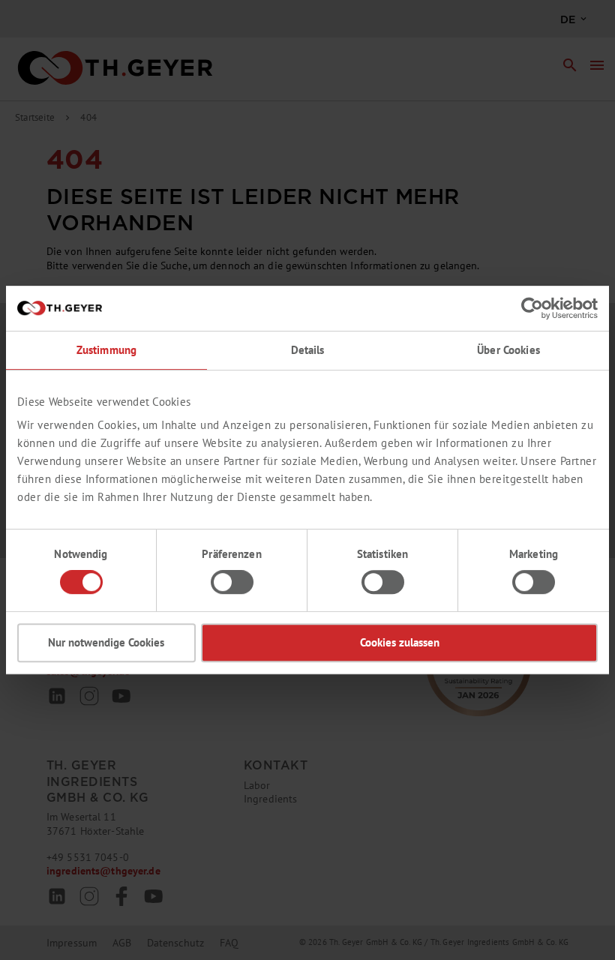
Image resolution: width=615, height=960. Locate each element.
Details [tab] (308, 350)
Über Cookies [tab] (508, 350)
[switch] (232, 582)
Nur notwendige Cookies (106, 642)
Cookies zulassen (400, 642)
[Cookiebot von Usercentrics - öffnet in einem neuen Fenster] (532, 308)
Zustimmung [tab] (106, 350)
